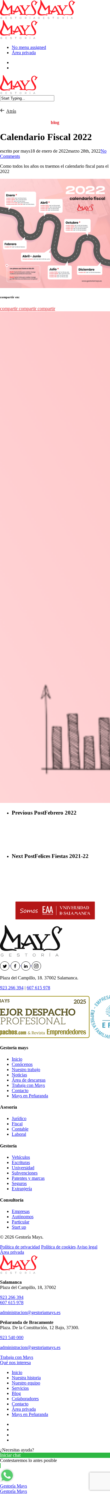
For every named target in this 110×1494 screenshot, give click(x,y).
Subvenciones (25, 1172)
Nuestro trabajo (26, 1069)
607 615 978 (38, 987)
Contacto (20, 1090)
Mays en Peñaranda (30, 1095)
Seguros (19, 1183)
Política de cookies (58, 1246)
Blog (16, 1393)
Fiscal (17, 1123)
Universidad (23, 1167)
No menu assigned (29, 47)
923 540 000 (11, 1337)
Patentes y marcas (28, 1178)
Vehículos (21, 1157)
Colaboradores (25, 1398)
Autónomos (22, 1216)
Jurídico (19, 1118)
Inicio (17, 1059)
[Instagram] (36, 963)
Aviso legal (87, 1246)
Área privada (24, 52)
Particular (20, 1221)
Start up (19, 1227)
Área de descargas (28, 1080)
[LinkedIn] (26, 963)
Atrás (11, 111)
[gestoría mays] (3, 111)
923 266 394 (11, 987)
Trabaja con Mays (28, 1085)
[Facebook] (16, 963)
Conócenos (22, 1064)
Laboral (19, 1134)
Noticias (19, 1074)
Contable (20, 1128)
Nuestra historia (26, 1377)
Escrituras (21, 1162)
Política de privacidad (20, 1246)
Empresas (21, 1211)
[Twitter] (5, 963)
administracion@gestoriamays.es (30, 1312)
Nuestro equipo (26, 1382)
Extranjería (22, 1188)
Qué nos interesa (15, 1362)
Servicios (20, 1388)
